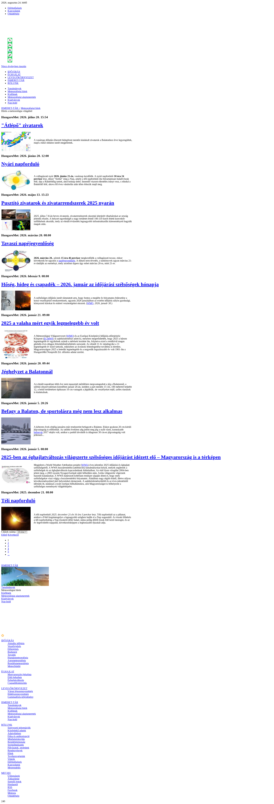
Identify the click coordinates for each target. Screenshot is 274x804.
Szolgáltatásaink (16, 744)
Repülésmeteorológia (18, 663)
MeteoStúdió (14, 666)
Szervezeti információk (19, 727)
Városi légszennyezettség (20, 691)
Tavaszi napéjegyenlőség (27, 243)
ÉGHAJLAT (14, 74)
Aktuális (16, 643)
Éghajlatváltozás (16, 680)
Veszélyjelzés (14, 646)
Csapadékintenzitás (17, 683)
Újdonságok (14, 776)
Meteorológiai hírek (17, 91)
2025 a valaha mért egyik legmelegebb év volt (50, 323)
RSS (10, 787)
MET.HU (6, 773)
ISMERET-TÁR (16, 80)
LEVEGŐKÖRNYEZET (21, 77)
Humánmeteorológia (18, 657)
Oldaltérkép (13, 13)
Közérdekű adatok (17, 730)
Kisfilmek (12, 94)
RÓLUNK (13, 83)
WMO (90, 303)
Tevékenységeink (16, 756)
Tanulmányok (14, 88)
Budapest (12, 652)
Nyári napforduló (20, 164)
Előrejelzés (13, 649)
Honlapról (13, 784)
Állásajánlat (13, 778)
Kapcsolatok (14, 11)
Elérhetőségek (15, 8)
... (9, 554)
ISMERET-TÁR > (10, 108)
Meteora (12, 793)
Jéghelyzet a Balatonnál (27, 371)
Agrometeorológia (17, 660)
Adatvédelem (14, 733)
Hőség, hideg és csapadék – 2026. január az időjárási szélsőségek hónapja (80, 284)
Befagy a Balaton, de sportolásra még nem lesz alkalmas (61, 411)
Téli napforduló (18, 500)
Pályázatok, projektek (18, 747)
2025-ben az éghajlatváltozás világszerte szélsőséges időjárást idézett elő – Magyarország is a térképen (111, 457)
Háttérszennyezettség (18, 694)
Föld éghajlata (15, 677)
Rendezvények (15, 750)
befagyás (38, 432)
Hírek (10, 753)
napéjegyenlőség (67, 260)
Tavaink (12, 654)
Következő (13, 534)
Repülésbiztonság (16, 742)
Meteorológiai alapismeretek (22, 97)
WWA (85, 465)
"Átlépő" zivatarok (22, 125)
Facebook (12, 790)
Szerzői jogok (14, 781)
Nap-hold (12, 102)
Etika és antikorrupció (18, 736)
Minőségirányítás (16, 739)
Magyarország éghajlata (19, 674)
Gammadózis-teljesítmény (20, 697)
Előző (4, 534)
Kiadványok (14, 100)
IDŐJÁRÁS (14, 71)
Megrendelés (14, 767)
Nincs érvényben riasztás (13, 66)
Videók (11, 759)
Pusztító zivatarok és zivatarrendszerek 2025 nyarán (57, 203)
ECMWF (48, 338)
